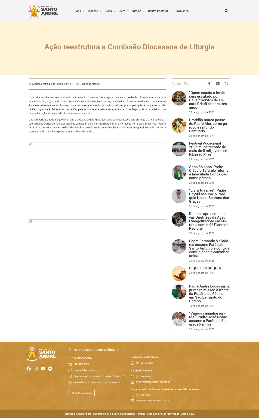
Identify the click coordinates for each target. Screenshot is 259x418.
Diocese (93, 11)
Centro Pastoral (158, 11)
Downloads (182, 11)
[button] (79, 11)
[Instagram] (36, 368)
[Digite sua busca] (226, 11)
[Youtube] (43, 368)
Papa (78, 11)
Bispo (108, 11)
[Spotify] (50, 368)
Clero (122, 11)
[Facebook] (28, 368)
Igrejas (136, 11)
